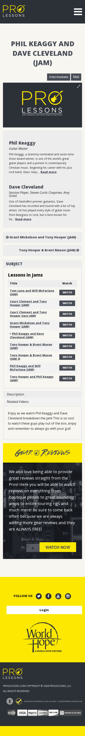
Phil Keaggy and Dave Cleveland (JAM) (27, 335)
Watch (67, 292)
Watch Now (57, 547)
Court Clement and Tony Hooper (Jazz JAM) (28, 314)
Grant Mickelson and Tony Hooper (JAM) (42, 237)
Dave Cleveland (26, 187)
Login (44, 610)
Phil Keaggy (22, 143)
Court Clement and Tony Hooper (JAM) (28, 303)
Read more (49, 172)
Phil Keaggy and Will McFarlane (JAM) (25, 367)
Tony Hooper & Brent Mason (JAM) (47, 250)
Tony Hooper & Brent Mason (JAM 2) (31, 357)
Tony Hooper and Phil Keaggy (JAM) (32, 378)
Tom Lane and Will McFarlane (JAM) (32, 292)
